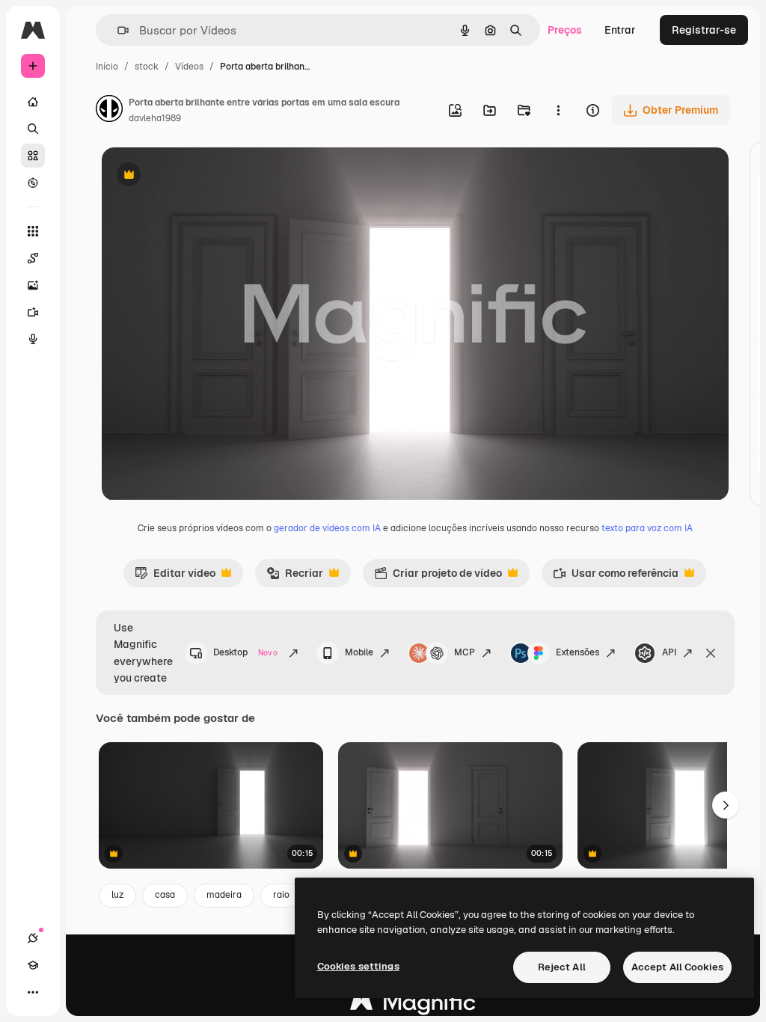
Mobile (359, 652)
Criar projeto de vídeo (438, 576)
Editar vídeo (175, 576)
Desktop (245, 652)
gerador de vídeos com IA (327, 528)
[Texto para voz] (33, 339)
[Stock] (33, 156)
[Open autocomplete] (117, 30)
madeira (224, 895)
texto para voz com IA (647, 528)
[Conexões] (33, 938)
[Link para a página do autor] (109, 110)
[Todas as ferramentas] (33, 231)
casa (165, 895)
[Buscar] (33, 129)
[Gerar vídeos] (33, 312)
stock (147, 67)
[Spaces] (33, 258)
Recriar (294, 576)
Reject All (562, 967)
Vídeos (189, 67)
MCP (464, 652)
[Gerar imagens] (33, 285)
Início (107, 67)
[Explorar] (33, 183)
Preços (565, 30)
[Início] (33, 102)
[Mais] (33, 992)
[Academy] (33, 965)
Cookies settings (358, 966)
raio (281, 895)
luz (117, 895)
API (669, 652)
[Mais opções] (558, 110)
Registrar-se (704, 30)
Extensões (577, 652)
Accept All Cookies (677, 967)
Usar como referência (615, 576)
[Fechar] (711, 653)
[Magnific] (413, 1006)
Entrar (620, 30)
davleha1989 (155, 118)
